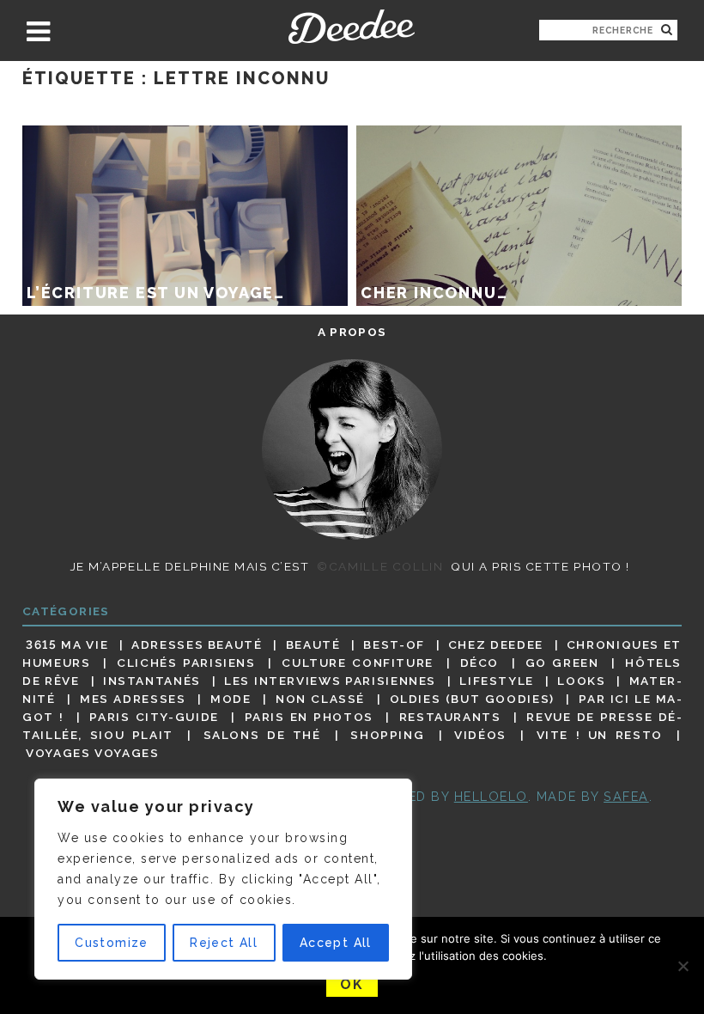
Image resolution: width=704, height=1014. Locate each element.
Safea (626, 796)
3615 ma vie (67, 644)
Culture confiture (358, 662)
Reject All (224, 943)
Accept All (336, 943)
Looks (581, 680)
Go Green (562, 662)
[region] (223, 879)
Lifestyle (496, 680)
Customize (112, 943)
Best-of (393, 644)
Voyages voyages (92, 753)
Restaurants (450, 717)
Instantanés (152, 680)
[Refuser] (682, 965)
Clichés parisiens (186, 662)
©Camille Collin (380, 566)
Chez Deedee (495, 644)
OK (351, 984)
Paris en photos (309, 717)
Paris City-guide (154, 717)
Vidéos (480, 735)
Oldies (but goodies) (472, 699)
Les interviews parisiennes (330, 680)
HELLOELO (491, 796)
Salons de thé (262, 735)
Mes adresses (132, 699)
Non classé (320, 699)
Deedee (351, 26)
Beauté (313, 644)
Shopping (387, 735)
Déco (480, 662)
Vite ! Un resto (600, 735)
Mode (231, 699)
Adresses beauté (197, 644)
